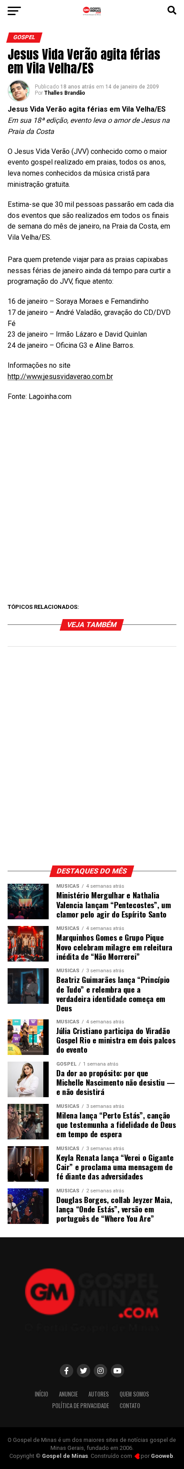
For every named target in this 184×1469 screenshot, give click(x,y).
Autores (98, 1394)
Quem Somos (134, 1394)
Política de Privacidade (80, 1405)
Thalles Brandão (64, 93)
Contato (130, 1405)
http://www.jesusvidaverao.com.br (60, 376)
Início (41, 1394)
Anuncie (68, 1394)
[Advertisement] (92, 502)
